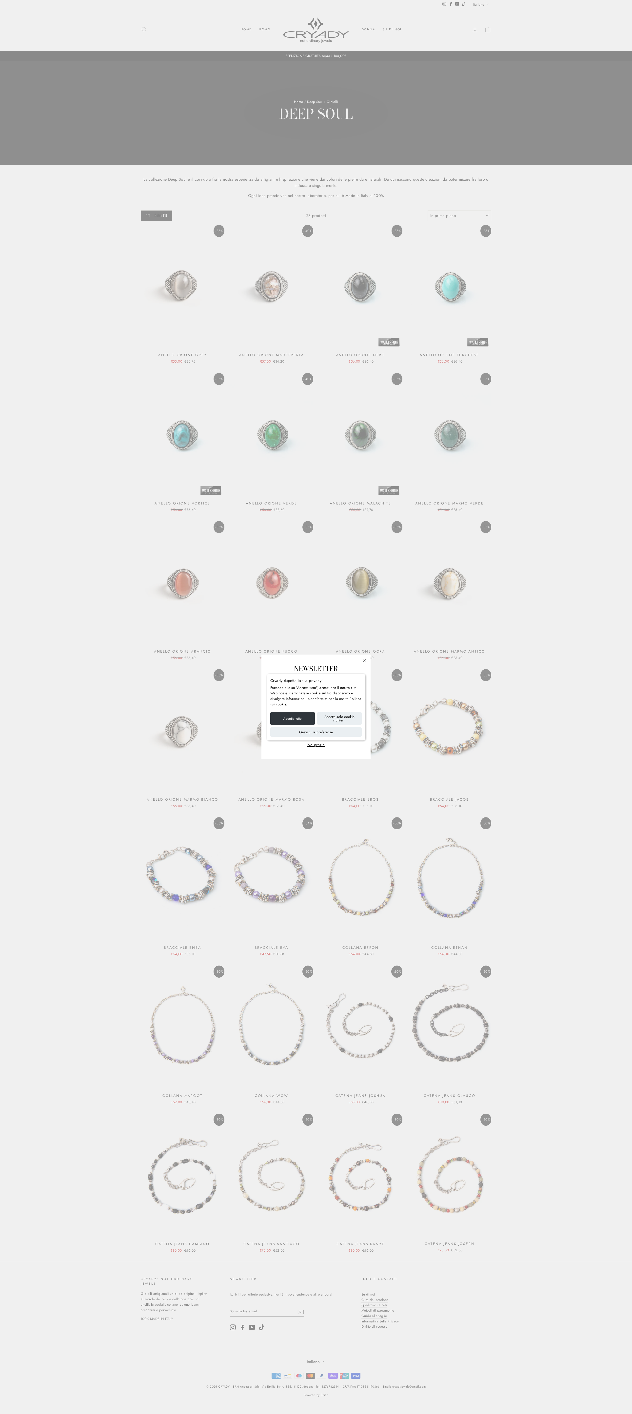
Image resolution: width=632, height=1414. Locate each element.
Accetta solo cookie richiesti (339, 718)
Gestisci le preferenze (316, 732)
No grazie (316, 745)
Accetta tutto (292, 718)
